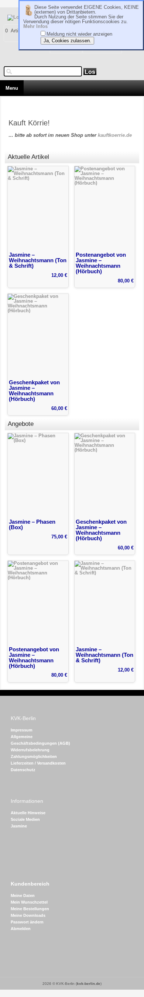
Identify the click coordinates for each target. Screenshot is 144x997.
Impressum (21, 730)
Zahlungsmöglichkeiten (34, 756)
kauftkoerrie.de (115, 135)
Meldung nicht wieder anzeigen (79, 34)
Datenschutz (23, 770)
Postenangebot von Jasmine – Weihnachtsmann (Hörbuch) (101, 263)
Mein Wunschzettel (29, 902)
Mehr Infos (35, 26)
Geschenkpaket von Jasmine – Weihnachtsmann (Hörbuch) (34, 390)
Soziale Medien (25, 819)
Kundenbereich (30, 884)
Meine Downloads (28, 915)
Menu (12, 88)
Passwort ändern (27, 922)
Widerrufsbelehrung (30, 750)
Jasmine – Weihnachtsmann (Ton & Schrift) (37, 260)
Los (90, 72)
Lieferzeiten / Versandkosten (38, 763)
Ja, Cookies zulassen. (67, 40)
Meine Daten (23, 895)
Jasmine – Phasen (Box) (32, 524)
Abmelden (21, 928)
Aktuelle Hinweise (28, 813)
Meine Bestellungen (30, 909)
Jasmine (19, 826)
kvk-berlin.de (88, 984)
